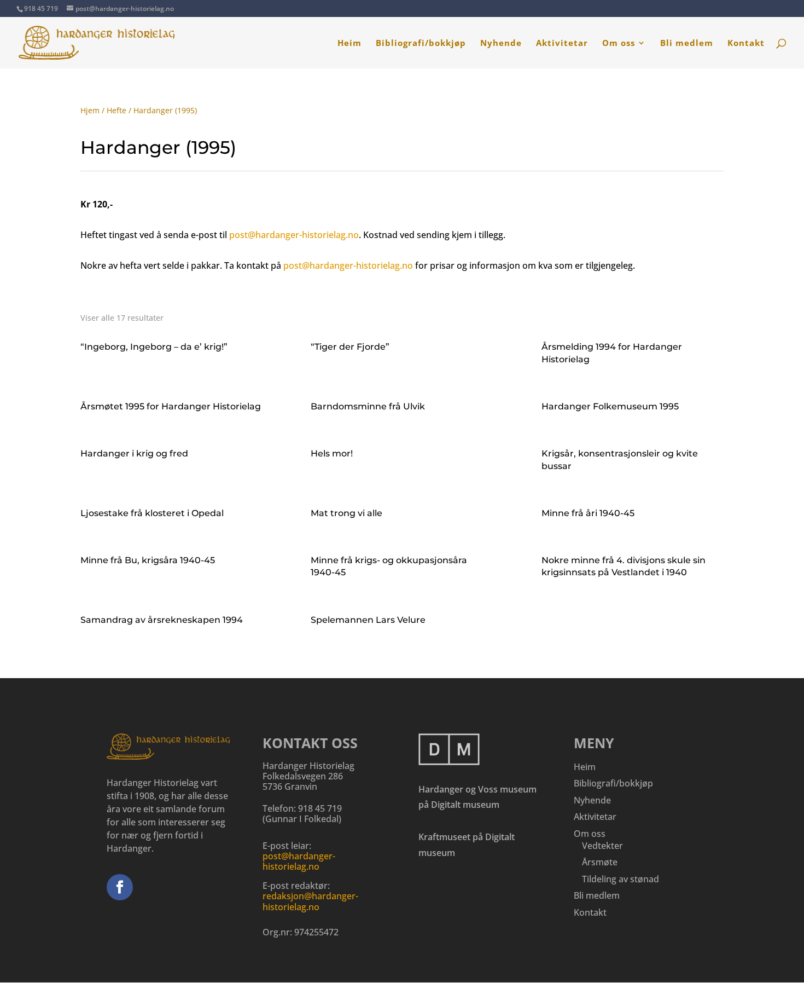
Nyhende (501, 43)
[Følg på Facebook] (120, 887)
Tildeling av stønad (620, 879)
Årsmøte (599, 862)
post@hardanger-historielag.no (294, 235)
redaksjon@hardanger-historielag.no (310, 901)
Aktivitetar (562, 43)
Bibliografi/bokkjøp (421, 43)
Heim (349, 43)
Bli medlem (686, 43)
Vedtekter (602, 846)
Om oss (618, 43)
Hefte (116, 110)
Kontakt (746, 43)
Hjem (90, 110)
